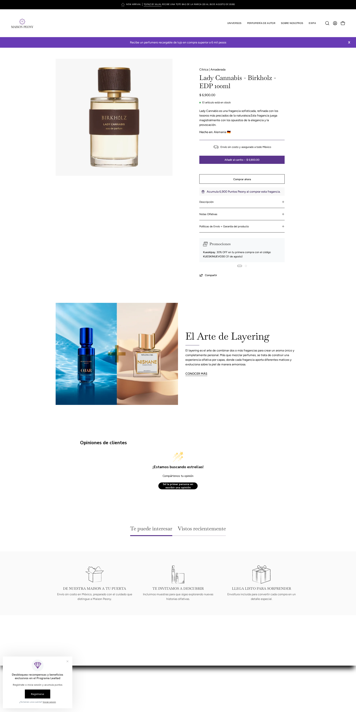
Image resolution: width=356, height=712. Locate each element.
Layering (187, 679)
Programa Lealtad (193, 673)
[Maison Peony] (22, 23)
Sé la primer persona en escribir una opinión (178, 485)
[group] (178, 4)
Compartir (211, 275)
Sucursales (189, 667)
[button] (261, 23)
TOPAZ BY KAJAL (152, 4)
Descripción (206, 202)
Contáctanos (190, 686)
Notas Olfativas (208, 214)
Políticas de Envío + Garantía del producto (224, 226)
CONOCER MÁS (196, 373)
